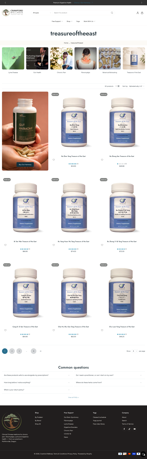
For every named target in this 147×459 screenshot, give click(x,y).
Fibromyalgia (68, 421)
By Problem (39, 417)
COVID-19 (67, 434)
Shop (68, 21)
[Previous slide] (5, 2)
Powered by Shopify (85, 454)
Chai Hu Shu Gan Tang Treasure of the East (73, 327)
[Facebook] (124, 429)
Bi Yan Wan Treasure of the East (25, 241)
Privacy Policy (72, 454)
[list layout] (116, 86)
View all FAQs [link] (73, 397)
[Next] (40, 351)
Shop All (38, 424)
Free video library (99, 424)
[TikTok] (129, 429)
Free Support (56, 21)
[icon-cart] (142, 13)
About (124, 417)
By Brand (38, 421)
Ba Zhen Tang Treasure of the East (73, 156)
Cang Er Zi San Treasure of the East (25, 327)
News (66, 437)
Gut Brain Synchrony (71, 417)
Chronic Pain (68, 430)
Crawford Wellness (46, 454)
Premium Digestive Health (23, 3)
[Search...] (112, 12)
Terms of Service (127, 424)
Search (124, 421)
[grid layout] (118, 86)
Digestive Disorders (70, 427)
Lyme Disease (68, 424)
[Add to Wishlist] (53, 159)
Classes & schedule (99, 417)
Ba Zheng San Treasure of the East (122, 156)
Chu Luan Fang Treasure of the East (121, 327)
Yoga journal (97, 421)
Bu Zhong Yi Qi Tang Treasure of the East (121, 241)
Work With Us (88, 21)
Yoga (78, 21)
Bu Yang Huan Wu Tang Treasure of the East (73, 241)
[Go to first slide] (141, 2)
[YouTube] (134, 429)
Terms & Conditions (60, 454)
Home (66, 43)
